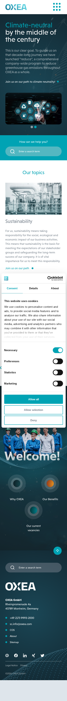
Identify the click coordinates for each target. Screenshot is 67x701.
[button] (16, 656)
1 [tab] (32, 127)
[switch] (58, 361)
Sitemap (14, 642)
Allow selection (33, 409)
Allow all (33, 399)
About (13, 636)
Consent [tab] (12, 288)
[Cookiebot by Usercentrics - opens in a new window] (48, 278)
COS (12, 630)
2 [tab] (35, 127)
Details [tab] (33, 288)
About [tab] (55, 288)
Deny (33, 420)
